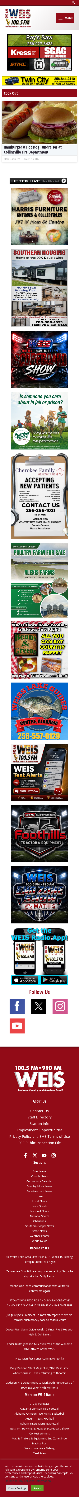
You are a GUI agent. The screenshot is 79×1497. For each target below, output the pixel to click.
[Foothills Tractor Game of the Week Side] (39, 833)
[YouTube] (44, 1155)
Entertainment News (39, 1191)
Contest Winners (39, 1433)
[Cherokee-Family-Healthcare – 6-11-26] (39, 496)
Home (39, 1196)
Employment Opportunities (40, 1130)
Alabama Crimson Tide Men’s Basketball (39, 1413)
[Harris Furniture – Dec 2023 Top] (39, 216)
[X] (34, 1155)
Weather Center (39, 1236)
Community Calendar (39, 1181)
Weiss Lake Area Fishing (39, 1448)
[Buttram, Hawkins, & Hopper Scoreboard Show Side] (39, 359)
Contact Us (39, 1111)
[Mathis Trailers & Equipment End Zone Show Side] (39, 894)
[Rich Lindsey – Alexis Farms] (39, 580)
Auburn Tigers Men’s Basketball (39, 1423)
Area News (39, 1171)
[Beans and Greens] (39, 650)
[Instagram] (53, 1155)
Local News (39, 1201)
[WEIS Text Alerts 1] (39, 772)
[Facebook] (25, 1155)
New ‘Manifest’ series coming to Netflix (39, 1358)
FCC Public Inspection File (39, 1142)
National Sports (39, 1216)
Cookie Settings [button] (17, 1488)
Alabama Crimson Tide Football (39, 1408)
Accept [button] (37, 1488)
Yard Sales (39, 1453)
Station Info (39, 1123)
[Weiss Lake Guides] (39, 711)
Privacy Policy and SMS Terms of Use (39, 1136)
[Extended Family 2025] (39, 420)
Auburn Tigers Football (40, 1418)
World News (39, 1241)
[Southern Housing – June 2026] (39, 288)
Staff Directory (39, 1117)
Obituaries (39, 1221)
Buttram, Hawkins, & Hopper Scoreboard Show (39, 1428)
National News (39, 1211)
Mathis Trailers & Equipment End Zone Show (39, 1438)
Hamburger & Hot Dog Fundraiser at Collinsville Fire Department (33, 150)
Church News (39, 1176)
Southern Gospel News (39, 1226)
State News (39, 1231)
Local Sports (39, 1206)
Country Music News (39, 1186)
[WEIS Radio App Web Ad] (39, 955)
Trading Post (40, 1443)
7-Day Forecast (39, 1403)
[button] (73, 2)
